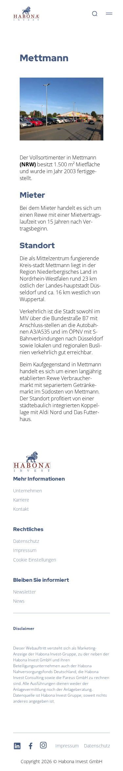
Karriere (21, 500)
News (19, 601)
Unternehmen (27, 490)
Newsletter (24, 592)
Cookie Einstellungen (34, 560)
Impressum (24, 550)
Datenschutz (26, 541)
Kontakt (21, 509)
